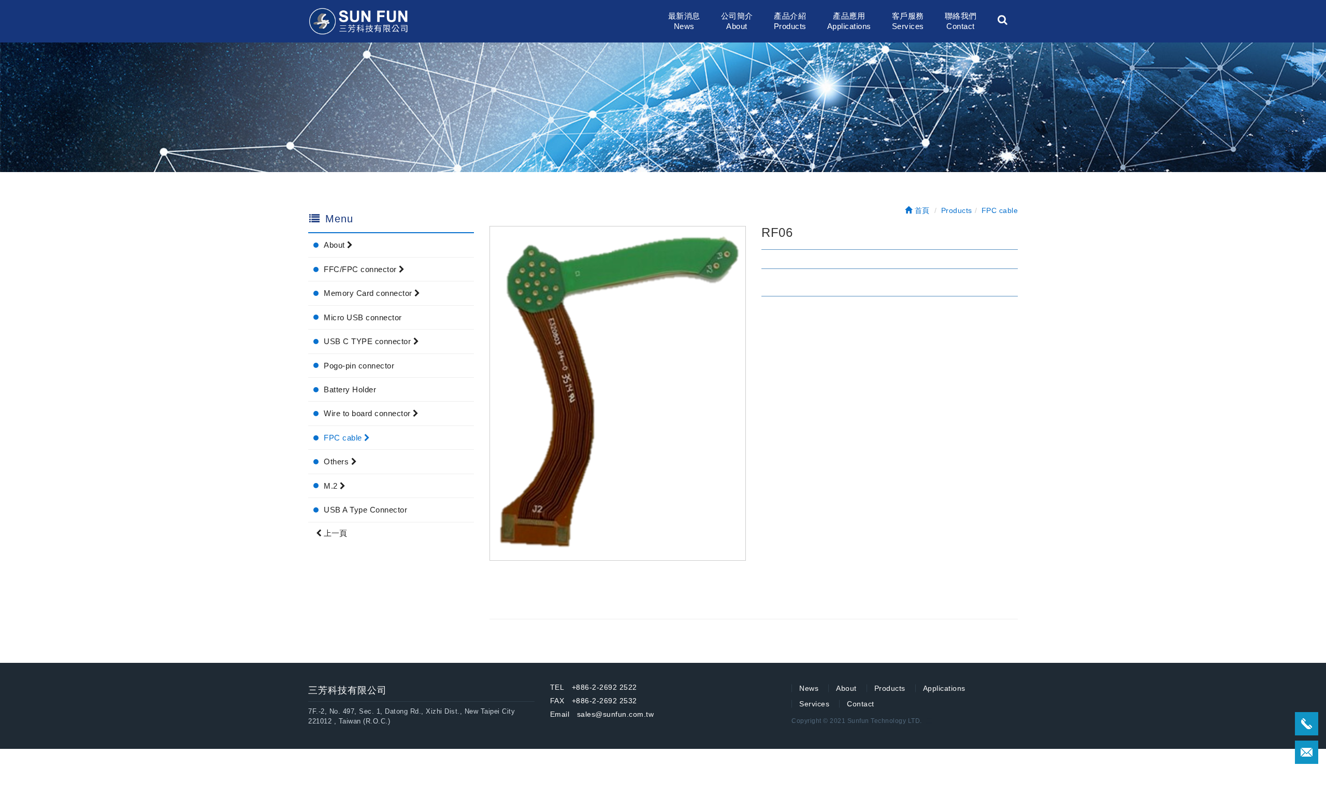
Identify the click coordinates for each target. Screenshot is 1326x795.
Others (337, 461)
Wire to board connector (368, 413)
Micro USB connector (363, 317)
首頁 (921, 210)
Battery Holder (350, 389)
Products (889, 688)
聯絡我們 (961, 21)
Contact (860, 704)
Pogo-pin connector (359, 365)
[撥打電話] (1306, 723)
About (335, 244)
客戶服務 (908, 21)
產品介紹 (790, 21)
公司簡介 (737, 21)
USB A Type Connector (365, 509)
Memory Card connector (369, 293)
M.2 (332, 485)
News (808, 688)
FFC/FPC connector (361, 269)
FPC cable (344, 437)
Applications (944, 688)
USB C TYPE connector (368, 341)
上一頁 (334, 533)
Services (814, 704)
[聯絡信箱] (1306, 752)
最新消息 (684, 21)
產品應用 (849, 21)
